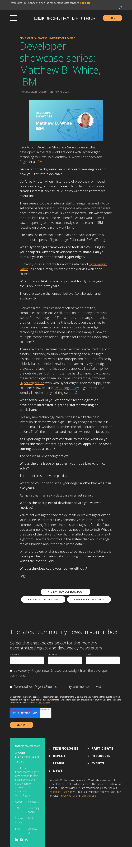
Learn (58, 763)
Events (97, 763)
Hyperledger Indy (66, 388)
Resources (100, 756)
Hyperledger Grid (32, 383)
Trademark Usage (59, 792)
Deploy (59, 756)
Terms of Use (88, 795)
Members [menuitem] (33, 801)
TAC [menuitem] (17, 808)
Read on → (86, 2)
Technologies (65, 748)
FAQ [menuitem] (17, 828)
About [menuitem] (18, 801)
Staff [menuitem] (30, 818)
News (58, 770)
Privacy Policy (44, 702)
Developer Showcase (33, 38)
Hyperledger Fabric (62, 38)
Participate (102, 748)
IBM (39, 162)
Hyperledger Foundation (36, 92)
